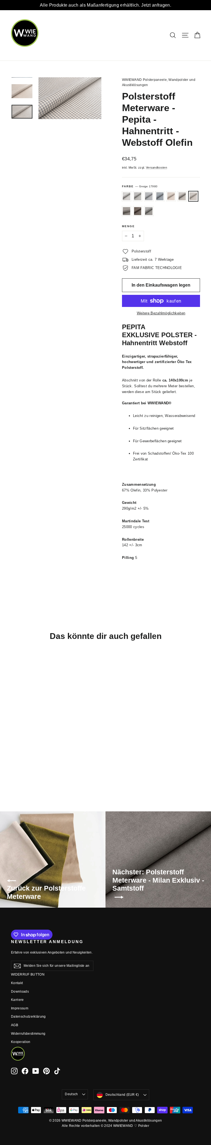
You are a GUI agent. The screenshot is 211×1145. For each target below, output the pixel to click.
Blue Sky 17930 (126, 196)
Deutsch (71, 1094)
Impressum (19, 1008)
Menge (128, 226)
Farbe (139, 186)
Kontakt (17, 983)
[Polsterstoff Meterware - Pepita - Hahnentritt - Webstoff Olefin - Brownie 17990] (28, 763)
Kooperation (20, 1042)
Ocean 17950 (148, 196)
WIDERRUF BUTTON (28, 974)
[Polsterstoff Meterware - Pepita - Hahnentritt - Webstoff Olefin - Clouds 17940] (21, 752)
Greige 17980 (193, 196)
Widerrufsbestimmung (28, 1034)
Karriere (17, 1000)
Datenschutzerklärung (28, 1016)
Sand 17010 (182, 196)
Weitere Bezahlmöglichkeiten (161, 313)
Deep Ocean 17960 (160, 196)
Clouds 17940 (137, 196)
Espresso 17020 (126, 211)
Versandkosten (156, 167)
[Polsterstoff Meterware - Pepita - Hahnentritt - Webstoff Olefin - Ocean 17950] (28, 752)
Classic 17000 (148, 211)
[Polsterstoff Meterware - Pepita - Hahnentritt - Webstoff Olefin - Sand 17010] (28, 758)
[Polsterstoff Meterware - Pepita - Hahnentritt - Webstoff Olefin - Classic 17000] (14, 769)
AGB (14, 1025)
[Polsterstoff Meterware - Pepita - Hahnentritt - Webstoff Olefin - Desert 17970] (21, 758)
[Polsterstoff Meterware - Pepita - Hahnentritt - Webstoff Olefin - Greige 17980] (14, 763)
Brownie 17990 (137, 211)
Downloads (20, 991)
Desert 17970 (171, 196)
